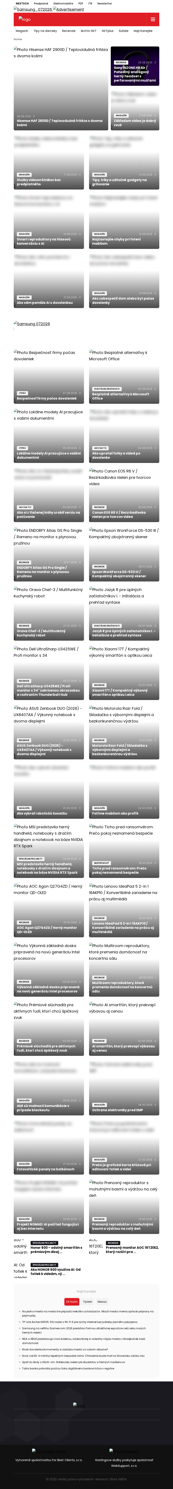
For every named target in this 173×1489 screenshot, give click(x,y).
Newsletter (104, 3)
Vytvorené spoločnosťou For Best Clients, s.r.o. (48, 1460)
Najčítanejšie (143, 31)
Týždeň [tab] (87, 1301)
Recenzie (69, 31)
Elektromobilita (63, 3)
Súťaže (123, 31)
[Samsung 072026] (86, 329)
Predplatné (41, 3)
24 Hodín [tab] (72, 1301)
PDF (80, 3)
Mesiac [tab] (102, 1301)
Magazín (22, 31)
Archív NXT (89, 31)
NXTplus (108, 31)
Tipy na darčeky (45, 31)
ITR (90, 3)
